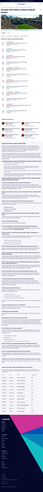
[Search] (40, 4)
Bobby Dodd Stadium (19, 229)
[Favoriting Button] (41, 9)
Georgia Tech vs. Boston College (10, 209)
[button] (3, 36)
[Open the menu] (1, 4)
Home (2, 7)
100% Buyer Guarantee (26, 1)
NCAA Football (10, 7)
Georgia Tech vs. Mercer (8, 207)
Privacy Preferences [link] (5, 483)
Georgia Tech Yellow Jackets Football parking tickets (19, 228)
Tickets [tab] (3, 32)
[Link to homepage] (21, 4)
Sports (5, 7)
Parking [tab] (8, 32)
